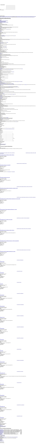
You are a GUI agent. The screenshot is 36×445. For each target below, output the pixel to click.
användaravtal (13, 171)
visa (0, 143)
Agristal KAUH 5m (2, 306)
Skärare (27, 16)
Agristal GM (1, 350)
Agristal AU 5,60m (2, 430)
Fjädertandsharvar (31, 16)
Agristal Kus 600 (2, 261)
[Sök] (10, 7)
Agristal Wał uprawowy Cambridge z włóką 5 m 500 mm (7, 230)
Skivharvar (7, 16)
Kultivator (9, 16)
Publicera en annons (2, 424)
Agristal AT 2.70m (2, 317)
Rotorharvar (25, 16)
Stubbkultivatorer (22, 16)
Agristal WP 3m (2, 339)
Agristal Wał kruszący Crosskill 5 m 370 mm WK (6, 219)
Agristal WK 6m (2, 272)
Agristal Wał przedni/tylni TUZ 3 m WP (5, 177)
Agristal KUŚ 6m (2, 328)
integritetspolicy (9, 171)
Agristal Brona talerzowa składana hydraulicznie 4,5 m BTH (7, 251)
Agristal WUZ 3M (2, 395)
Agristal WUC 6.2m (2, 406)
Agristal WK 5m (2, 417)
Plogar (28, 16)
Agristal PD (1, 433)
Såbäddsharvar (13, 16)
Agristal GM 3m (2, 384)
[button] (18, 13)
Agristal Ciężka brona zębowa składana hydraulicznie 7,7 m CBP (8, 209)
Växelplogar (11, 16)
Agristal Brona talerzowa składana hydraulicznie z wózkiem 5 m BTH (9, 188)
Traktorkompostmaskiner (17, 16)
